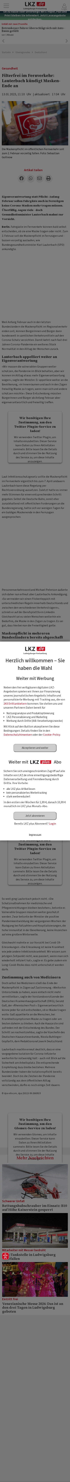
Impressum (35, 835)
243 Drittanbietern (15, 704)
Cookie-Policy (51, 735)
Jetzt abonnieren (35, 816)
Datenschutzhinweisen (18, 735)
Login (52, 824)
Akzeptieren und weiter (35, 748)
